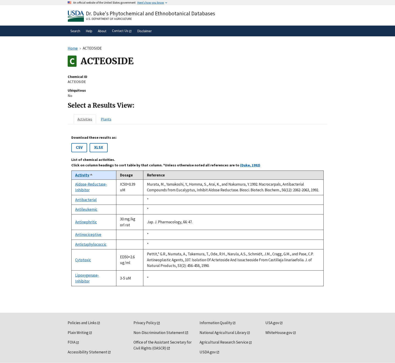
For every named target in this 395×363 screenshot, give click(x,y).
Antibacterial (86, 199)
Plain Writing (78, 332)
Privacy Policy (144, 322)
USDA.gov (208, 352)
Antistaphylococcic (91, 244)
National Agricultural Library (223, 332)
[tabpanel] (197, 210)
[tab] (84, 119)
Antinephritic (86, 221)
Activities (84, 119)
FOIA (71, 342)
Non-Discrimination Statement (158, 332)
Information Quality (216, 322)
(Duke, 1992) (250, 165)
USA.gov (272, 322)
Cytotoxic (83, 259)
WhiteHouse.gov (278, 332)
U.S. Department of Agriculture (109, 19)
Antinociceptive (88, 234)
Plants (106, 119)
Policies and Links (82, 322)
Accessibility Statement (87, 352)
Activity (84, 175)
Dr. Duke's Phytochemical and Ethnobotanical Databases (150, 13)
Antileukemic (86, 209)
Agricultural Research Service (224, 342)
